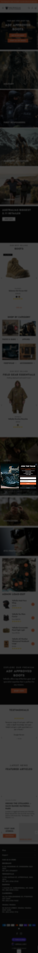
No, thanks (28, 487)
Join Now (28, 483)
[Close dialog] (36, 464)
